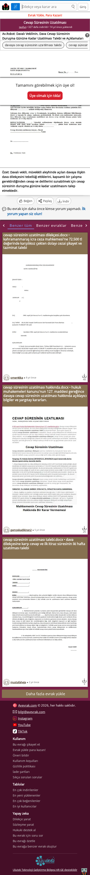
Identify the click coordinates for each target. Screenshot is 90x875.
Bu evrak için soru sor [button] (28, 835)
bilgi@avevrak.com (31, 712)
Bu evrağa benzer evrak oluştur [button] (35, 846)
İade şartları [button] (21, 772)
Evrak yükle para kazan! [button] (29, 750)
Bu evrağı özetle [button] (24, 841)
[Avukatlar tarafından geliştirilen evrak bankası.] (5, 6)
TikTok (22, 731)
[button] (73, 7)
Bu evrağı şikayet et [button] (26, 744)
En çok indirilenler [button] (25, 790)
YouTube (24, 725)
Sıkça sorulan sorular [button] (27, 777)
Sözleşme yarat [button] (23, 825)
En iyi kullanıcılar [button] (25, 806)
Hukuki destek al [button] (24, 830)
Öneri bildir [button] (21, 755)
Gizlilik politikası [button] (24, 766)
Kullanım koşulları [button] (25, 761)
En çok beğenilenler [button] (26, 801)
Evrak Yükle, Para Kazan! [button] (45, 15)
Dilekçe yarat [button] (22, 819)
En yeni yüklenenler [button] (26, 795)
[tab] (21, 225)
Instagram (25, 718)
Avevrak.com (27, 705)
